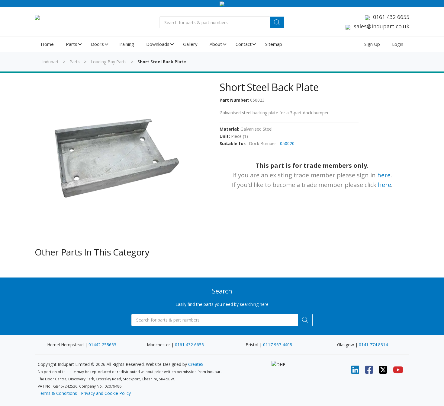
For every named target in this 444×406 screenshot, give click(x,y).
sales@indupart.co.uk (381, 26)
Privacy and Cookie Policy (106, 393)
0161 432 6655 (391, 17)
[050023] (116, 157)
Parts (74, 62)
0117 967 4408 (277, 344)
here (384, 175)
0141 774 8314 (373, 344)
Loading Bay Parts (109, 62)
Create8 (196, 364)
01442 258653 (102, 344)
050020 (287, 143)
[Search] (277, 22)
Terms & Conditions (57, 393)
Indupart (50, 62)
